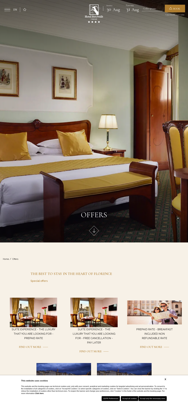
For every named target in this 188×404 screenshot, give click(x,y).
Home (6, 259)
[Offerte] (99, 8)
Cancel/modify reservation (174, 15)
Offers (15, 259)
